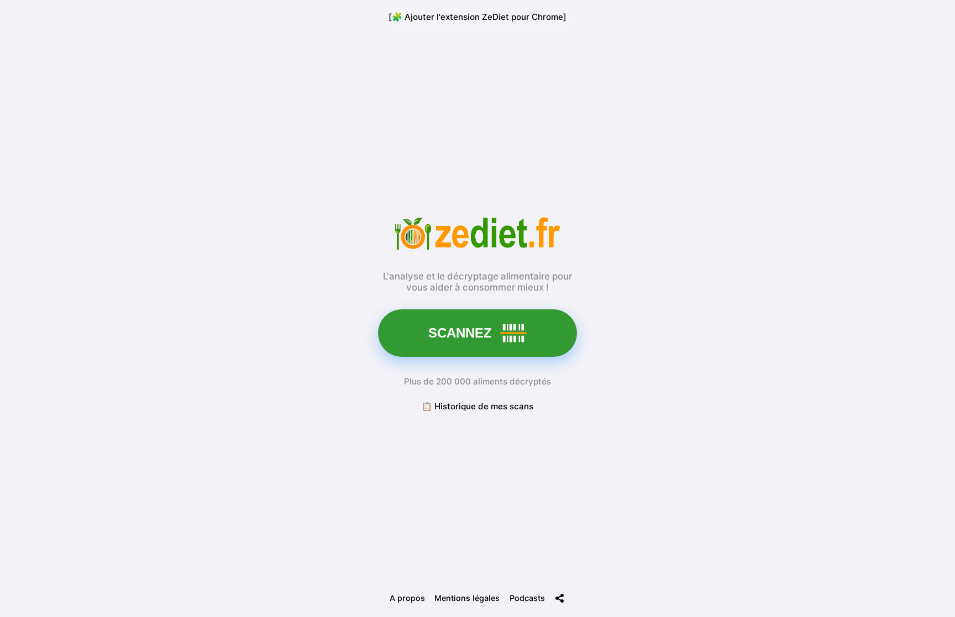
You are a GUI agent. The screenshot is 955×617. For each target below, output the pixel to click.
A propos (407, 598)
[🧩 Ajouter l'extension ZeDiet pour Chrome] (477, 17)
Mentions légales (467, 598)
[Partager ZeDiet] (559, 598)
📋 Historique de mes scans (477, 406)
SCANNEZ (460, 332)
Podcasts (527, 598)
